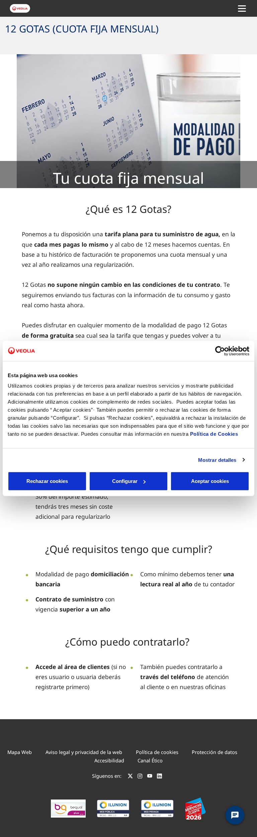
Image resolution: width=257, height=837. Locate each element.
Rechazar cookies (47, 481)
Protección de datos (214, 752)
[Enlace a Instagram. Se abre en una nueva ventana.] (140, 776)
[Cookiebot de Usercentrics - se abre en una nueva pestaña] (220, 351)
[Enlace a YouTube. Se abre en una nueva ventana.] (149, 776)
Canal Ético (150, 760)
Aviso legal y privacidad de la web (84, 752)
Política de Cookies (214, 434)
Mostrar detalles (217, 460)
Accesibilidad (109, 760)
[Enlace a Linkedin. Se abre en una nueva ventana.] (159, 776)
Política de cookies (157, 752)
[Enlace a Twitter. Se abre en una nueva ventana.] (130, 776)
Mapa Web (19, 752)
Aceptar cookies (210, 481)
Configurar (125, 481)
